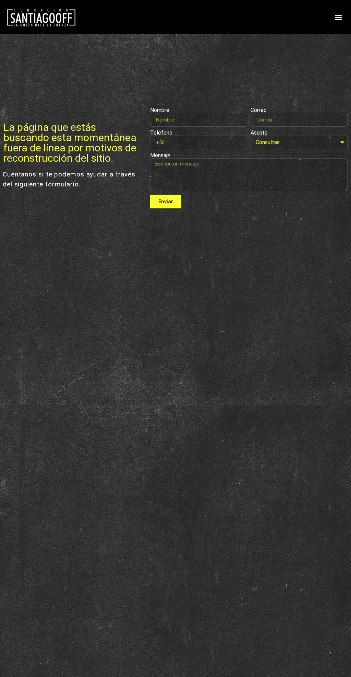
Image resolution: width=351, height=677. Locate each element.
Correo (259, 110)
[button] (338, 17)
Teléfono (161, 133)
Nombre (159, 110)
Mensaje (160, 155)
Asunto (259, 133)
